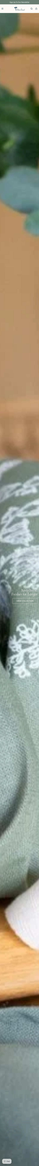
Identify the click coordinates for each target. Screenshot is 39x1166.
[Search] (31, 8)
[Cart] (36, 8)
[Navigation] (2, 8)
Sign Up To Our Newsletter (19, 2)
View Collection (24, 601)
